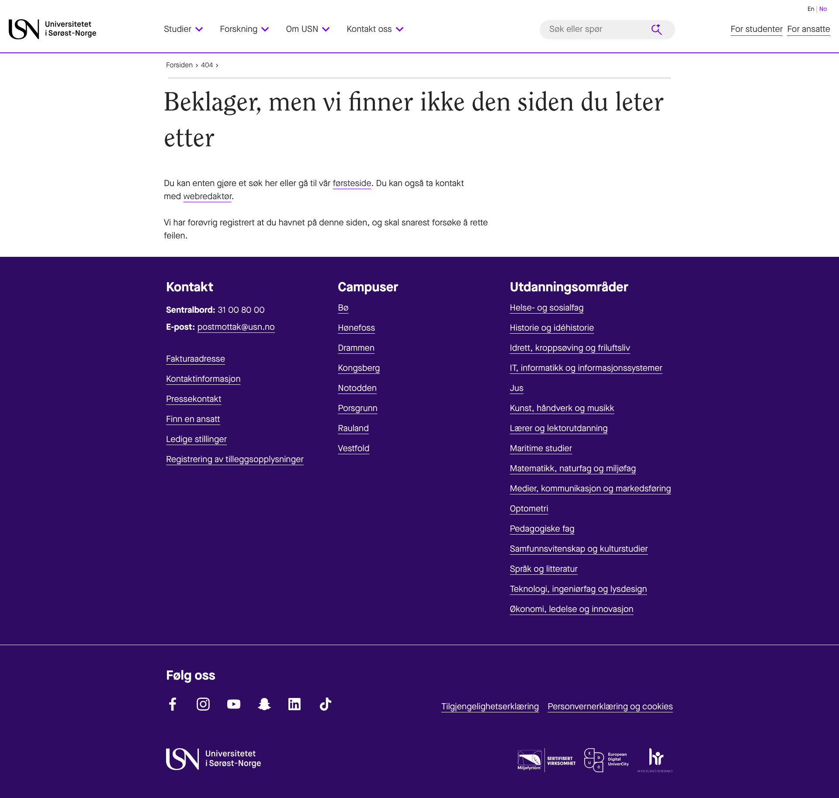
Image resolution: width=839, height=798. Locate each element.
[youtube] (233, 704)
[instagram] (203, 704)
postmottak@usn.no (236, 327)
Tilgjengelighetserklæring (490, 706)
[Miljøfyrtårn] (547, 762)
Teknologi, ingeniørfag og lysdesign (578, 589)
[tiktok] (325, 704)
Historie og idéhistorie (552, 328)
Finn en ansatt (193, 419)
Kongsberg (359, 368)
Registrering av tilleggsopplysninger (235, 459)
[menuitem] (188, 29)
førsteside (352, 183)
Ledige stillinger (196, 439)
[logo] (84, 29)
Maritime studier (541, 448)
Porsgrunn (358, 408)
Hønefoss (356, 328)
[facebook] (172, 704)
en (811, 9)
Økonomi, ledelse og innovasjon (572, 609)
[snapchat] (264, 704)
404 (207, 65)
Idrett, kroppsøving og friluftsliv (570, 348)
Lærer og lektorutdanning (559, 428)
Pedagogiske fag (542, 529)
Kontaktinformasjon (203, 379)
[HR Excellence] (655, 762)
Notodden (357, 388)
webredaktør (208, 196)
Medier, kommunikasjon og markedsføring (590, 488)
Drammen (356, 348)
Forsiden (179, 65)
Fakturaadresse (195, 359)
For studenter (757, 29)
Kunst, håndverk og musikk (562, 408)
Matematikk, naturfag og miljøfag (573, 468)
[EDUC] (606, 762)
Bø (343, 308)
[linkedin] (295, 704)
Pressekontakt (194, 399)
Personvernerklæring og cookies (610, 706)
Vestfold (353, 448)
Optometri (529, 509)
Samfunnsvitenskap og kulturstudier (579, 549)
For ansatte (808, 29)
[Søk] (656, 29)
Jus (517, 388)
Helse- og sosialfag (547, 308)
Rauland (353, 428)
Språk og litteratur (544, 569)
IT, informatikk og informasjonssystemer (586, 368)
